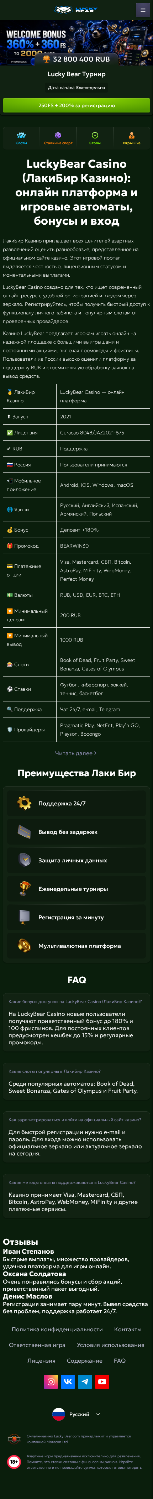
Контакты (128, 1329)
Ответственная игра (37, 1344)
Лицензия (41, 1360)
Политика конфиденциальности (57, 1329)
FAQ (120, 1360)
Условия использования (110, 1344)
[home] (76, 10)
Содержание (84, 1360)
